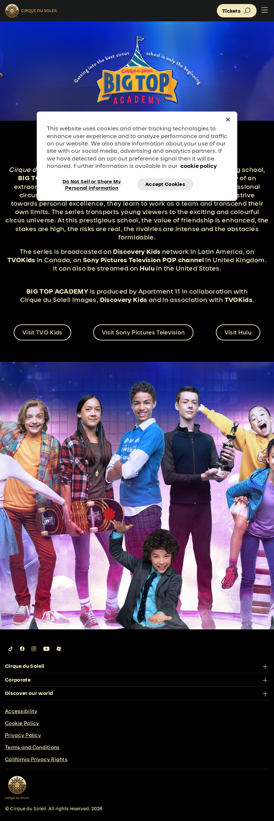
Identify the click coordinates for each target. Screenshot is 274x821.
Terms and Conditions (32, 747)
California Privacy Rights (36, 759)
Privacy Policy (23, 735)
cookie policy (198, 166)
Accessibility (21, 711)
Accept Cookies (165, 184)
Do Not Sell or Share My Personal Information (91, 184)
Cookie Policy (22, 723)
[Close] (228, 119)
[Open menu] (265, 10)
